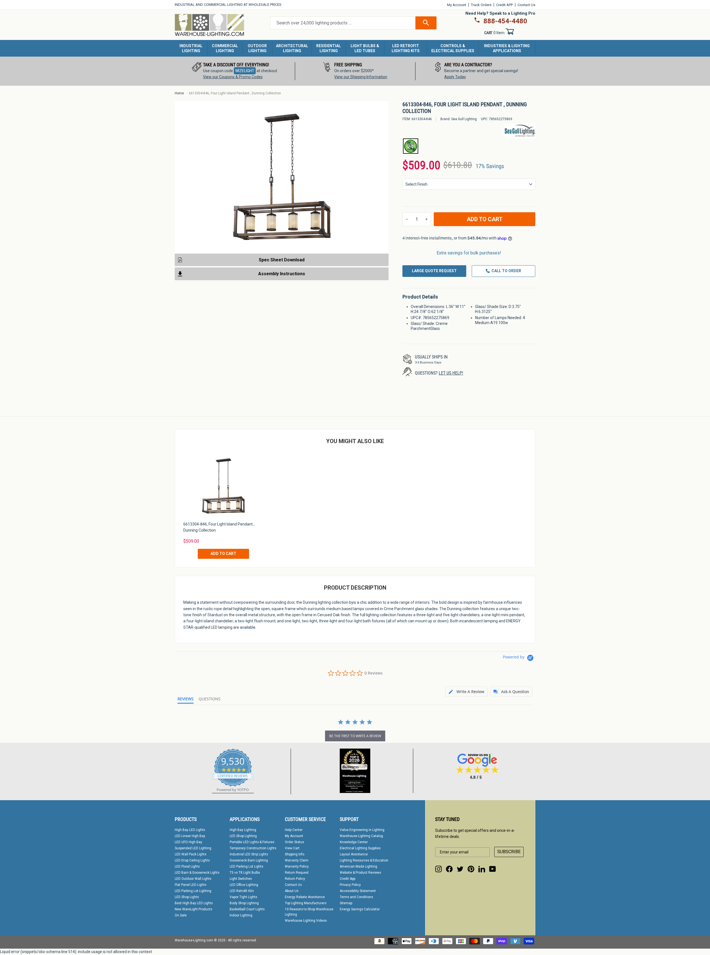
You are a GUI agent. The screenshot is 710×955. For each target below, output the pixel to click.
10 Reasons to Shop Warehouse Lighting (309, 911)
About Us (291, 891)
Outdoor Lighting (257, 48)
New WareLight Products (193, 909)
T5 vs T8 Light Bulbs (245, 873)
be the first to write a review (355, 736)
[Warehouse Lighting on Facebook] (449, 869)
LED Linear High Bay (190, 836)
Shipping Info (294, 854)
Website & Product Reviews (360, 873)
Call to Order (506, 271)
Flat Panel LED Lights (190, 885)
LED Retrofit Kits (242, 891)
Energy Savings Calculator (360, 909)
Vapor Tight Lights (243, 897)
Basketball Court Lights (247, 909)
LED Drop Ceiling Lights (192, 860)
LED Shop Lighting (243, 836)
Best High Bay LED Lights (194, 903)
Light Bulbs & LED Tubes (365, 48)
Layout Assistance (354, 854)
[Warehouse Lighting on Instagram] (438, 869)
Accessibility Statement (358, 891)
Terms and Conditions (356, 897)
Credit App (347, 879)
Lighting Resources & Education (364, 860)
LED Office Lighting (244, 885)
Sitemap (346, 903)
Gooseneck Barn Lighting (249, 860)
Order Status (294, 842)
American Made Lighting (358, 866)
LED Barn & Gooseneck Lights (197, 873)
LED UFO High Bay (188, 842)
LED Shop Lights (187, 897)
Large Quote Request (434, 271)
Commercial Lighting (225, 48)
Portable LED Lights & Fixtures (252, 842)
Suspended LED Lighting (193, 848)
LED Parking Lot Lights (246, 866)
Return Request (297, 873)
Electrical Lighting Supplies (360, 848)
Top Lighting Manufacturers (305, 903)
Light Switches (241, 879)
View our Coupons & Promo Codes (233, 77)
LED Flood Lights (187, 866)
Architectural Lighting (292, 48)
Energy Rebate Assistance (305, 897)
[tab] (466, 691)
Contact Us (526, 5)
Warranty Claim (296, 860)
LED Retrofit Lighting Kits (406, 48)
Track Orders (481, 5)
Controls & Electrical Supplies (452, 48)
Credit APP (504, 5)
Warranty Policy (297, 866)
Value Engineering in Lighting (362, 830)
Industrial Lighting (190, 48)
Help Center (294, 830)
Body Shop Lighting (244, 903)
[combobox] (342, 23)
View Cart (292, 848)
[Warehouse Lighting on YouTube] (492, 869)
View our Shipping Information (360, 77)
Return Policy (295, 879)
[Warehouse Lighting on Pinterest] (471, 869)
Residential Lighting (328, 48)
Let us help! (451, 373)
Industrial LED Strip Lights (249, 854)
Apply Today (455, 77)
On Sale (181, 915)
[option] (235, 71)
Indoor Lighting (241, 915)
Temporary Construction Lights (253, 848)
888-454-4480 (505, 21)
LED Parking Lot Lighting (193, 891)
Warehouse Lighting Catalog (361, 836)
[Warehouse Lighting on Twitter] (460, 869)
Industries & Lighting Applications (507, 48)
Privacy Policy (350, 885)
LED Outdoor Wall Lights (193, 879)
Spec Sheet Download (282, 259)
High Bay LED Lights (190, 830)
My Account (456, 5)
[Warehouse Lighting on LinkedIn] (481, 869)
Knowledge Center (354, 842)
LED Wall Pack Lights (190, 854)
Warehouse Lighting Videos (306, 921)
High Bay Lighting (243, 830)
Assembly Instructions (281, 273)
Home (179, 93)
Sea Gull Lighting (464, 119)
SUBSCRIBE (509, 851)
